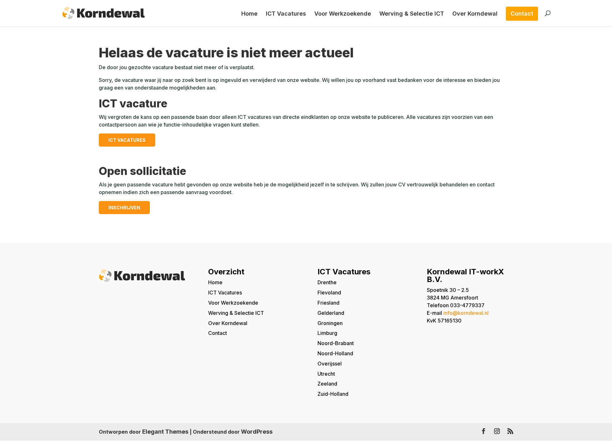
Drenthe (327, 282)
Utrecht (326, 374)
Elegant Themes (165, 431)
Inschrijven (124, 207)
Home (249, 14)
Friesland (328, 303)
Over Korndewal (475, 14)
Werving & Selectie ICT (411, 14)
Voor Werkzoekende (342, 14)
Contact (522, 13)
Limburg (327, 333)
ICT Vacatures (286, 14)
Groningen (330, 323)
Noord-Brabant (335, 343)
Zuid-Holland (332, 394)
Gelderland (330, 313)
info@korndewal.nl (466, 313)
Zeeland (327, 383)
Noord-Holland (335, 353)
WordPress (257, 431)
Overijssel (329, 363)
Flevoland (329, 292)
